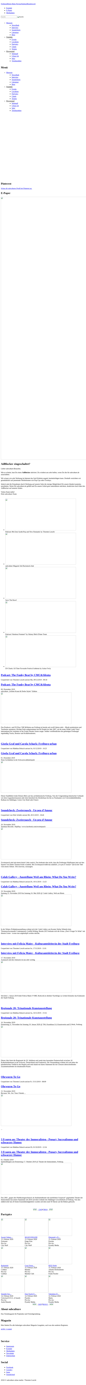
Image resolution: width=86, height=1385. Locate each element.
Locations (15, 42)
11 (47, 1304)
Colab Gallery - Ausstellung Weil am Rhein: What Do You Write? (38, 876)
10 (46, 1210)
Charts (14, 47)
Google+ (9, 1370)
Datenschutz (10, 1356)
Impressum (10, 1346)
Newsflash (15, 25)
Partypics (15, 44)
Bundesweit (31, 4)
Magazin (9, 23)
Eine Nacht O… (30, 1294)
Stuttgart (24, 4)
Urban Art (15, 56)
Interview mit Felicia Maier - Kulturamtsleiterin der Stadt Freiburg (40, 943)
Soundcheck (16, 30)
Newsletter (10, 1353)
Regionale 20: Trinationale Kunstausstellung (26, 1008)
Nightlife (9, 37)
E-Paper (9, 10)
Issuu (8, 1372)
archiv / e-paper (6, 1329)
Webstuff (15, 54)
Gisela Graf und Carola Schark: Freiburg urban (29, 743)
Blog (13, 35)
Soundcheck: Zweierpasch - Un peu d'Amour (26, 810)
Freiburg (4, 4)
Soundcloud (10, 1374)
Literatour (15, 32)
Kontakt (9, 8)
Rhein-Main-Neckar (14, 4)
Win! (13, 59)
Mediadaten (10, 13)
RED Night (52, 1266)
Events (14, 39)
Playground (10, 51)
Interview (15, 28)
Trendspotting (16, 61)
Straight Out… (6, 1294)
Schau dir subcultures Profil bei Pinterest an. (16, 188)
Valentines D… (53, 1294)
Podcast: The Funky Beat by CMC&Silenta (26, 675)
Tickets (14, 49)
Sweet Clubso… (7, 1237)
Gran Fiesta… (30, 1266)
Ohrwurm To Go (10, 1076)
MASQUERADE (31, 1237)
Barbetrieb (4, 1266)
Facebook (9, 1367)
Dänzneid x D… (54, 1237)
